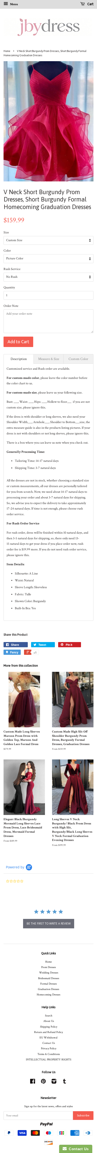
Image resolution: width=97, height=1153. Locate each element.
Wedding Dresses (48, 972)
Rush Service (12, 269)
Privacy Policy (48, 1048)
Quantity (9, 287)
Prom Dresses (48, 967)
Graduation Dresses (48, 989)
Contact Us (48, 1043)
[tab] (19, 359)
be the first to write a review (49, 924)
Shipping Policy (48, 1027)
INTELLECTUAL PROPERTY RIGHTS (48, 1059)
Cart (90, 4)
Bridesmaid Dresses (48, 978)
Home (7, 51)
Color (7, 251)
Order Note (11, 306)
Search (48, 1015)
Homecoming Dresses (48, 994)
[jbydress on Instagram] (54, 1082)
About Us (48, 1021)
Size (6, 232)
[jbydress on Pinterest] (43, 1082)
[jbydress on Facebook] (32, 1082)
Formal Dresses (48, 984)
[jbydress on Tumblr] (64, 1082)
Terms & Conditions (48, 1054)
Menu (13, 4)
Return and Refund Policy (48, 1032)
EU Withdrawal (48, 1037)
